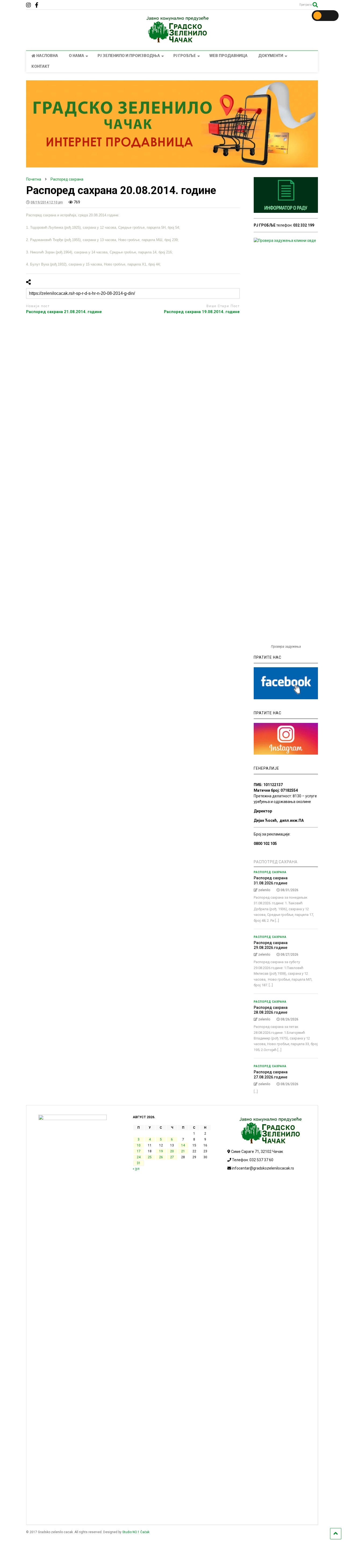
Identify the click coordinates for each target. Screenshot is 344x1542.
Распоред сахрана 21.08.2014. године (64, 311)
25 (150, 1157)
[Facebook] (36, 5)
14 (183, 1145)
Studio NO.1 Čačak (135, 1532)
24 (139, 1157)
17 (139, 1151)
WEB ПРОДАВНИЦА (228, 56)
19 (161, 1151)
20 (172, 1151)
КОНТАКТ (40, 67)
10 (139, 1145)
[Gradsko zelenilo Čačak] (172, 41)
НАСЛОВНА (47, 56)
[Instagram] (28, 5)
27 (172, 1157)
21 (183, 1151)
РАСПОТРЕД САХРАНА (276, 862)
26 (161, 1157)
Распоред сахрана (270, 872)
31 (139, 1163)
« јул (136, 1169)
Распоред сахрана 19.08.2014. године (202, 311)
